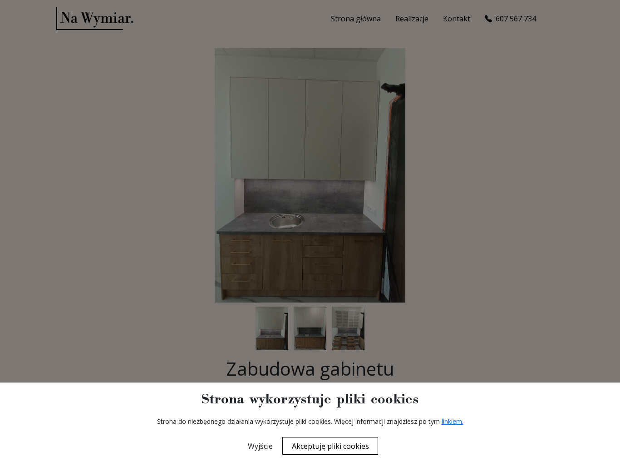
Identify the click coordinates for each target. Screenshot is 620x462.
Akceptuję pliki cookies (330, 446)
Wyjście (260, 446)
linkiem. (452, 421)
